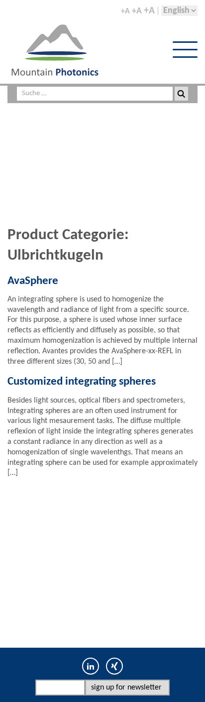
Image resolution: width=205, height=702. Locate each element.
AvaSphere (32, 281)
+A (125, 11)
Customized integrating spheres (81, 382)
